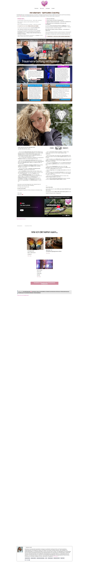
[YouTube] (28, 560)
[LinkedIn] (29, 560)
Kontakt (53, 8)
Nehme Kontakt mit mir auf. (21, 218)
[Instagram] (26, 560)
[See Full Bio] (58, 556)
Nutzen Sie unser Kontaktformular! (23, 295)
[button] (38, 8)
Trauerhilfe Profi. (28, 225)
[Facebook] (25, 560)
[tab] (20, 226)
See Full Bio (55, 556)
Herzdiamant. (20, 225)
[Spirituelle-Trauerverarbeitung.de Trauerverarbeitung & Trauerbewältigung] (44, 4)
